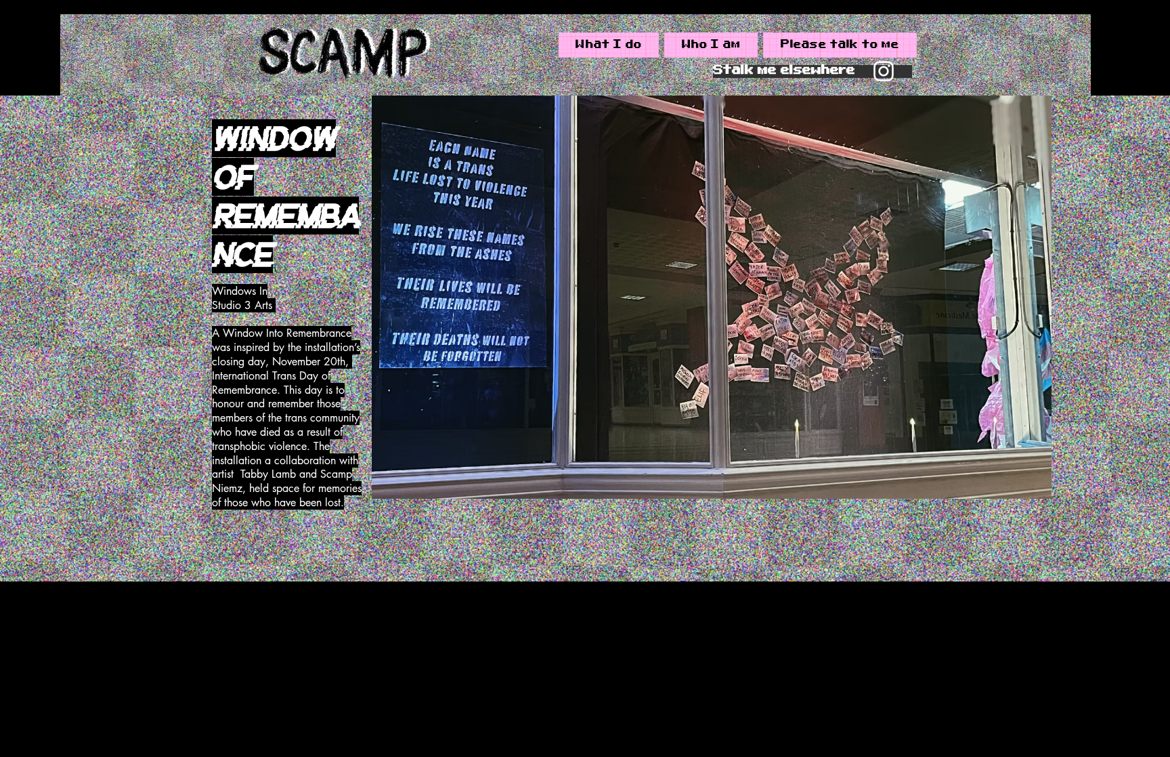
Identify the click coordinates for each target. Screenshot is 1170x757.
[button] (712, 297)
